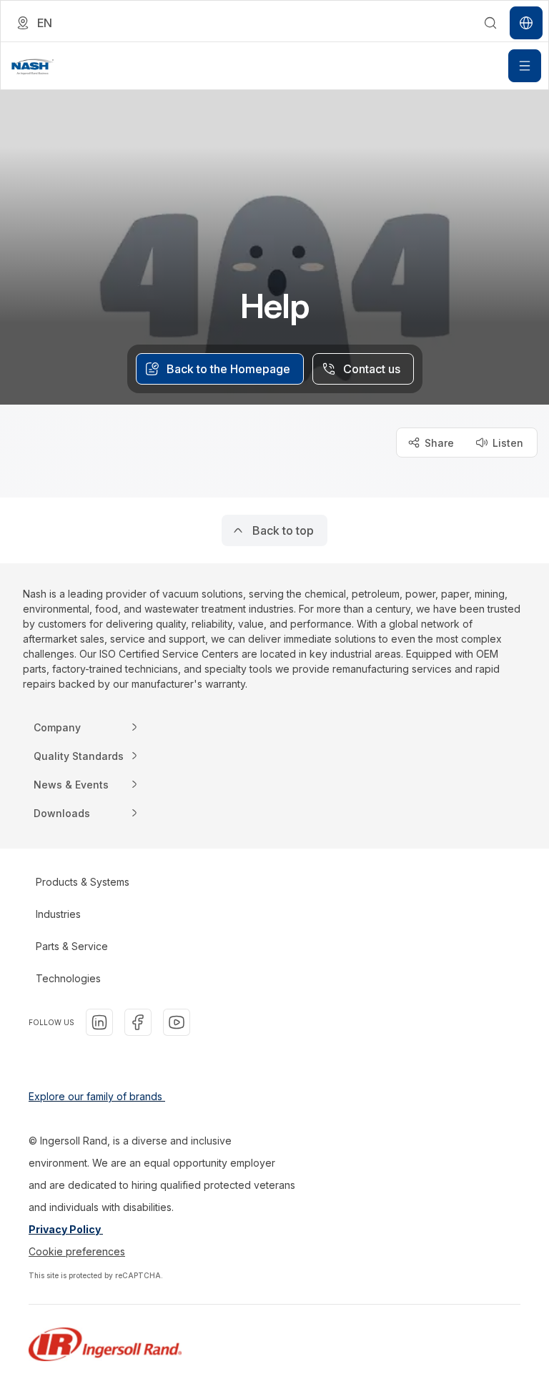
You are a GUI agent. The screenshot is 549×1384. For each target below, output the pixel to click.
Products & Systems (82, 882)
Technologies (68, 978)
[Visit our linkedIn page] (99, 1022)
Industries (58, 914)
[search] (490, 22)
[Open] (524, 65)
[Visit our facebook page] (138, 1022)
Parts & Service (72, 946)
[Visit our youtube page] (176, 1022)
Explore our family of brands (97, 1096)
